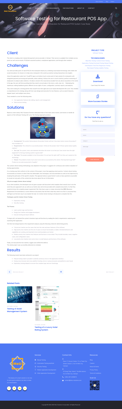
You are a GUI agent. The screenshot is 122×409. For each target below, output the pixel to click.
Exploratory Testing (87, 63)
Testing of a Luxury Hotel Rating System (46, 328)
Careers (112, 1)
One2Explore (89, 66)
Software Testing (98, 53)
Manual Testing (108, 63)
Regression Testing (104, 66)
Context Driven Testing (103, 61)
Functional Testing (99, 63)
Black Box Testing (91, 61)
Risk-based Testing (92, 68)
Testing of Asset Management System (17, 310)
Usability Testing (103, 68)
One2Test (96, 66)
